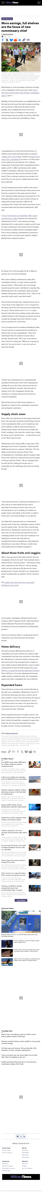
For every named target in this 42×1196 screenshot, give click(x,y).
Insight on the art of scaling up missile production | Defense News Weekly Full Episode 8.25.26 (26, 959)
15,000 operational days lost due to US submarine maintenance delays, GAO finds (18, 1063)
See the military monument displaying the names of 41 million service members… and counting (26, 950)
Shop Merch (25, 1157)
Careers (24, 1166)
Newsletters (25, 1153)
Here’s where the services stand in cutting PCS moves (13, 861)
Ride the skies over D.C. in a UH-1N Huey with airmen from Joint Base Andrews (19, 935)
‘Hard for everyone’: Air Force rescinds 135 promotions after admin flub (14, 832)
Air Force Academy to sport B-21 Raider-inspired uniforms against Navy (26, 941)
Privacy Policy (6, 1150)
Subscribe (25, 1150)
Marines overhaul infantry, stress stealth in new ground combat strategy (20, 1042)
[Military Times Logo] (12, 3)
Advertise (5, 1163)
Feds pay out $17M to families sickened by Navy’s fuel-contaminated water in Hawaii (11, 888)
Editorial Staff (6, 1170)
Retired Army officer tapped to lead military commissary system (13, 818)
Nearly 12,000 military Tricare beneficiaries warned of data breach (13, 806)
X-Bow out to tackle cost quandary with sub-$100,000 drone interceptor (14, 778)
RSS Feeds (25, 1155)
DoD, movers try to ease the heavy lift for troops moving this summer (13, 874)
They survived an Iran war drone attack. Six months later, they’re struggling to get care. (19, 1056)
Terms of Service (7, 1153)
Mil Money (7, 19)
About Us (25, 1163)
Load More (21, 900)
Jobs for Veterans (27, 1168)
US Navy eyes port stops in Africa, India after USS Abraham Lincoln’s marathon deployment (18, 1049)
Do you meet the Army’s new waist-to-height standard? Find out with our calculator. (13, 847)
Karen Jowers (8, 34)
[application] (21, 922)
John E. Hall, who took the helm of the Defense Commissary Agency (20, 93)
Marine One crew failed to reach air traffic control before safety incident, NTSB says (18, 1035)
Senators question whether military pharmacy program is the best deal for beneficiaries (13, 792)
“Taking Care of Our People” (11, 157)
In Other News (7, 759)
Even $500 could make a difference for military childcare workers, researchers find (13, 764)
